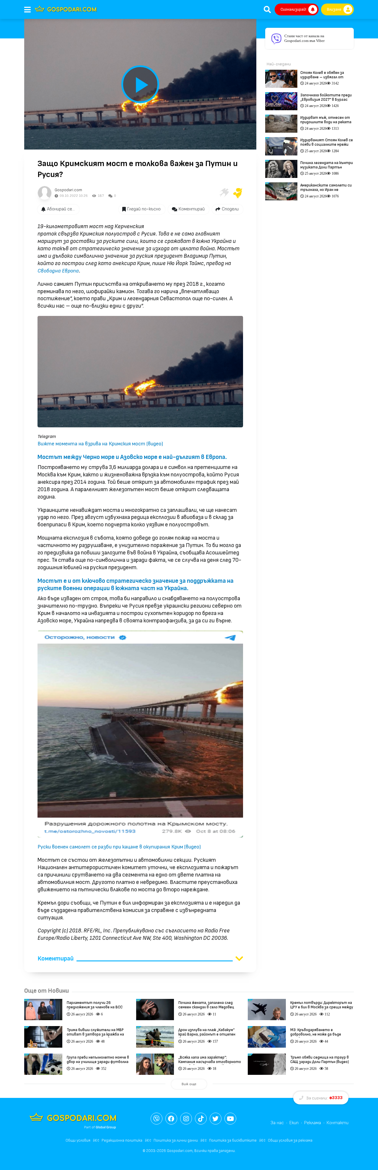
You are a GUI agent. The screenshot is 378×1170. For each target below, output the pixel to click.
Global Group (106, 1127)
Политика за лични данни (176, 1140)
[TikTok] (201, 1118)
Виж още (189, 1084)
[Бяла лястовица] (223, 193)
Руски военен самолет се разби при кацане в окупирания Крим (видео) (119, 847)
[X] (215, 1118)
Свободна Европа (58, 271)
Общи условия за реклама (290, 1140)
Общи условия (78, 1140)
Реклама (312, 1123)
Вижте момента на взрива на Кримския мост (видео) (100, 444)
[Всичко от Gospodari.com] (45, 193)
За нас (277, 1123)
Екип (294, 1123)
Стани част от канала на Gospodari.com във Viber (304, 38)
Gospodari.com (68, 189)
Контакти (337, 1123)
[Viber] (156, 1118)
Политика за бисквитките (233, 1140)
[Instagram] (186, 1118)
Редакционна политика (122, 1140)
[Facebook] (171, 1118)
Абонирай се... (61, 209)
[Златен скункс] (237, 193)
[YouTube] (230, 1118)
